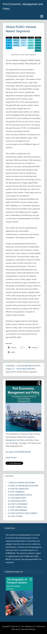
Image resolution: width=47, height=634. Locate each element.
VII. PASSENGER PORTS (17, 501)
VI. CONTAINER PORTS (17, 498)
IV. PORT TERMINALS (16, 492)
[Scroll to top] (41, 628)
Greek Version (11, 457)
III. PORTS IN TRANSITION (18, 489)
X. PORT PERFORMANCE (17, 510)
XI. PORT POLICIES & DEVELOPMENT (22, 513)
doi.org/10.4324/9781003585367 (18, 452)
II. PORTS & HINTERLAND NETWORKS (23, 486)
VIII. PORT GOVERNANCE (18, 504)
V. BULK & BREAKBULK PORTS (28, 366)
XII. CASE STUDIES (15, 516)
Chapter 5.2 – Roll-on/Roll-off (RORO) (20, 369)
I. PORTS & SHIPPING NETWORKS (21, 483)
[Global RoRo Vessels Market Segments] (23, 44)
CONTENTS (10, 366)
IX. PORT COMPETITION (17, 507)
